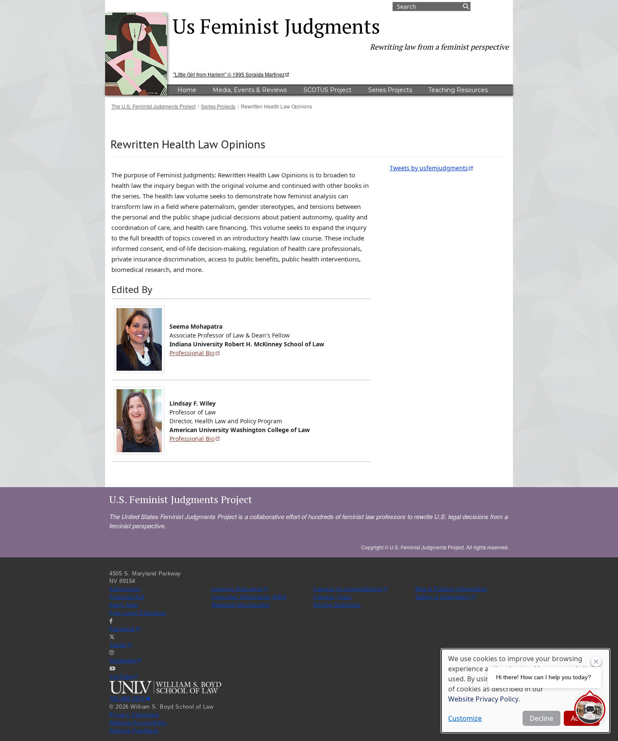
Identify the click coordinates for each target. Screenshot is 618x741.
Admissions (124, 589)
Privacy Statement (134, 715)
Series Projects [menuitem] (390, 90)
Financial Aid (126, 597)
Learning (237, 589)
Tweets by (429, 168)
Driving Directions (337, 605)
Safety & (443, 597)
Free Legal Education (137, 613)
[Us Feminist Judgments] (138, 54)
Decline (541, 718)
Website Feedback (134, 731)
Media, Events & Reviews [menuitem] (250, 90)
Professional (191, 353)
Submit (465, 6)
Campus (348, 589)
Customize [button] (465, 718)
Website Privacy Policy (483, 699)
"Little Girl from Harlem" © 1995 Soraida (229, 74)
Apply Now (123, 605)
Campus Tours (332, 597)
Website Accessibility (138, 723)
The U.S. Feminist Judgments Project (153, 106)
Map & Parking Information (451, 589)
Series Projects (218, 106)
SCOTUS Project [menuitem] (327, 90)
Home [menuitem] (186, 90)
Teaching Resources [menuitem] (458, 90)
